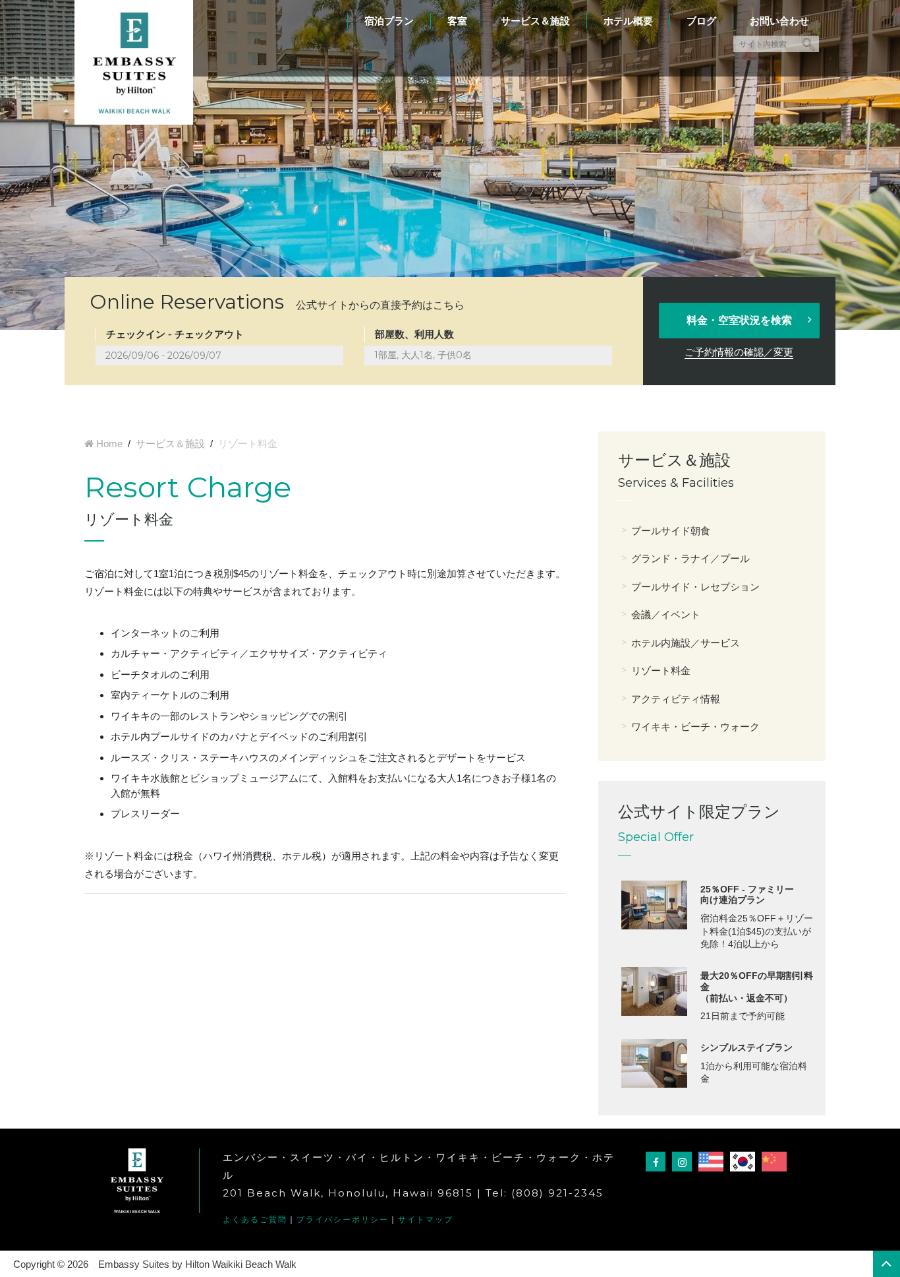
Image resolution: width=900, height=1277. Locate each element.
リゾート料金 (660, 670)
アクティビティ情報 (675, 698)
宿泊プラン (389, 20)
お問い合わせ (779, 20)
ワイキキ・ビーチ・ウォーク (695, 726)
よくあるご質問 (255, 1219)
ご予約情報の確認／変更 (739, 352)
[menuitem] (388, 14)
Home (109, 443)
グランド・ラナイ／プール (690, 558)
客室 (457, 20)
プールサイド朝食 (670, 530)
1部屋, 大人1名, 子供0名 (423, 355)
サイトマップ (425, 1219)
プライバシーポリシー (342, 1219)
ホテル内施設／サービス (685, 642)
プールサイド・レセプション (695, 586)
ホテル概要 (628, 20)
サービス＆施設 (535, 20)
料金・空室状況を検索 (739, 320)
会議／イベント (665, 614)
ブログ (701, 20)
